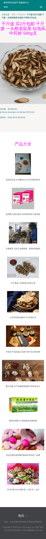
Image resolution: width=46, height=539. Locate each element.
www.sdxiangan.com (26, 527)
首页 (13, 15)
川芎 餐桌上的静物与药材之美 (23, 283)
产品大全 (21, 15)
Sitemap (38, 530)
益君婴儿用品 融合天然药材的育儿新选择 (23, 214)
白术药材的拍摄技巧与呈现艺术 (23, 317)
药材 (37, 527)
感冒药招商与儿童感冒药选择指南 (23, 421)
